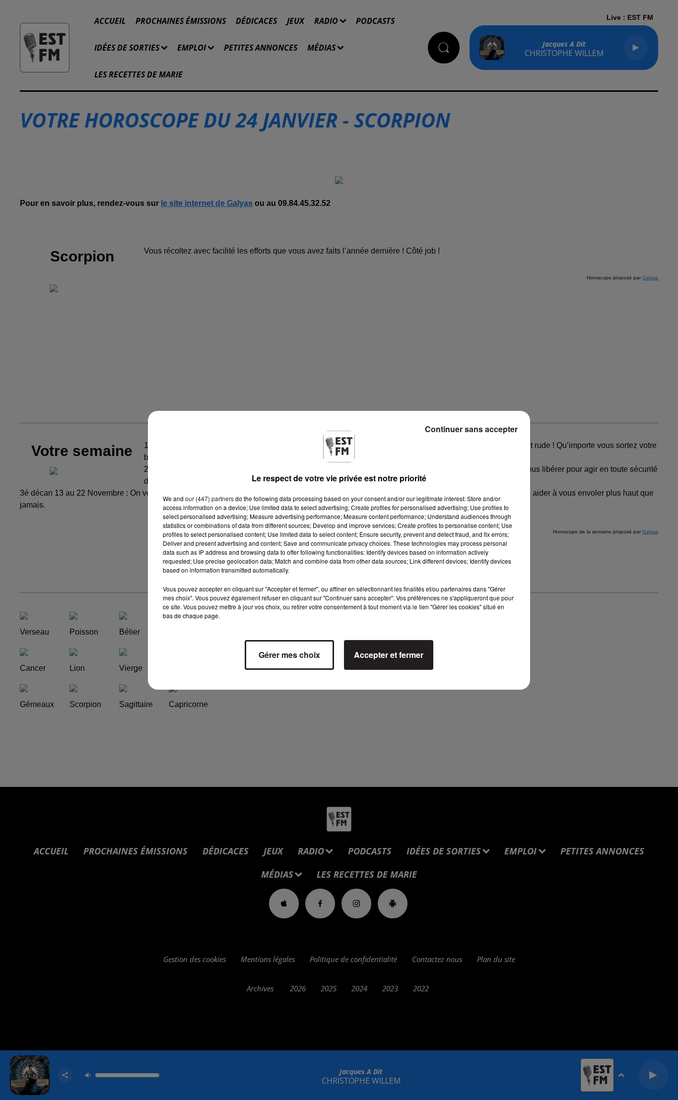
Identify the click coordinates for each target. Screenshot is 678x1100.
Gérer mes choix (289, 654)
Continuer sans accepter (471, 429)
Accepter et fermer (388, 654)
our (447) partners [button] (209, 498)
